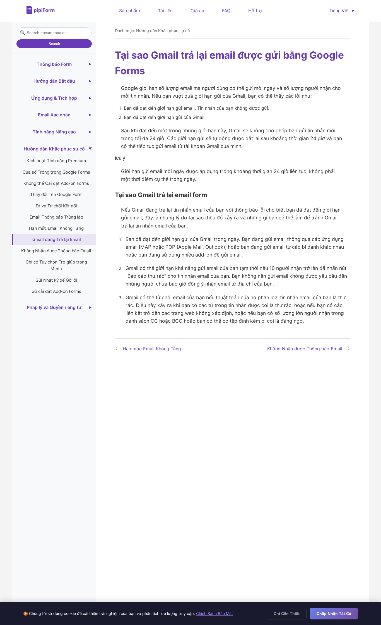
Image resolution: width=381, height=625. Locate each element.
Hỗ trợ (255, 10)
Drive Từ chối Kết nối (56, 205)
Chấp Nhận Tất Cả (334, 613)
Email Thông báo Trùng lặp (56, 217)
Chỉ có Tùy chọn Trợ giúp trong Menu (56, 265)
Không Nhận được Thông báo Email (56, 250)
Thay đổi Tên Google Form (56, 194)
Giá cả (197, 10)
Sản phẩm (129, 10)
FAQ (226, 10)
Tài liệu (165, 10)
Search (54, 44)
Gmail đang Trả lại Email (56, 239)
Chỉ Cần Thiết (287, 613)
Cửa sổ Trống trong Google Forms (56, 171)
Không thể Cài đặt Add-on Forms (56, 183)
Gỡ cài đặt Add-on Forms (56, 291)
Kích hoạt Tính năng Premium (56, 160)
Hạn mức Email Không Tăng (56, 228)
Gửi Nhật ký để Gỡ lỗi (56, 280)
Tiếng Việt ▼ (342, 10)
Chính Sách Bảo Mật (214, 613)
